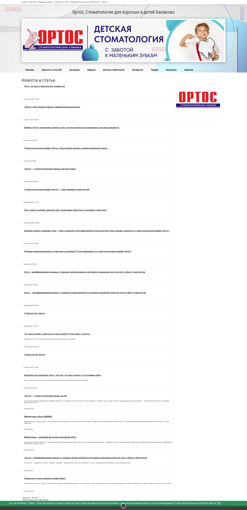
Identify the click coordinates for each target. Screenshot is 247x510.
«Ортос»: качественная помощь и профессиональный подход (52, 107)
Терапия (154, 70)
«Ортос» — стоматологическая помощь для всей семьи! (50, 169)
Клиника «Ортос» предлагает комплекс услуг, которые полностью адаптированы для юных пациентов (71, 127)
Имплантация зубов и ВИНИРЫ (38, 416)
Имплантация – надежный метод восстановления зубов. (50, 437)
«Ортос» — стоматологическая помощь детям (45, 396)
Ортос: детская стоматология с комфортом (44, 86)
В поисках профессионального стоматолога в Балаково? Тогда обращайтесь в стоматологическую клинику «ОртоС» (78, 251)
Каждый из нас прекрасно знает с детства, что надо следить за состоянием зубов (62, 375)
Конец (46, 500)
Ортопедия (74, 70)
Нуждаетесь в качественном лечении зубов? (45, 478)
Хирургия (91, 70)
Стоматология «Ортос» (34, 313)
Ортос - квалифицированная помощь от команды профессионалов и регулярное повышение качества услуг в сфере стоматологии (84, 272)
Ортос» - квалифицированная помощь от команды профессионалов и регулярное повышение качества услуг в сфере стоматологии (85, 293)
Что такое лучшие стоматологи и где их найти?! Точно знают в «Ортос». (57, 334)
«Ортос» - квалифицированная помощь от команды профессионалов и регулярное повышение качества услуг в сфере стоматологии (85, 458)
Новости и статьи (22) (52, 70)
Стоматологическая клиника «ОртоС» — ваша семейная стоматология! (56, 189)
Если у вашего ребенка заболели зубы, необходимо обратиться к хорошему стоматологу (65, 210)
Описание (29, 70)
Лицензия (188, 70)
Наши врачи (171, 70)
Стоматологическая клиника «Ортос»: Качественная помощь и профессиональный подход (65, 148)
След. (40, 500)
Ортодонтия (137, 70)
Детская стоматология (113, 70)
